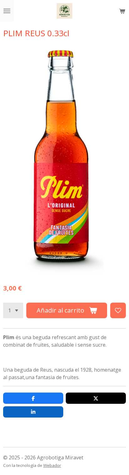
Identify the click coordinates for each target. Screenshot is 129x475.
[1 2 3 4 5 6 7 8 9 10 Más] (13, 310)
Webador (52, 465)
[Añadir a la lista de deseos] (118, 310)
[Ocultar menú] (7, 11)
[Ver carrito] (122, 11)
